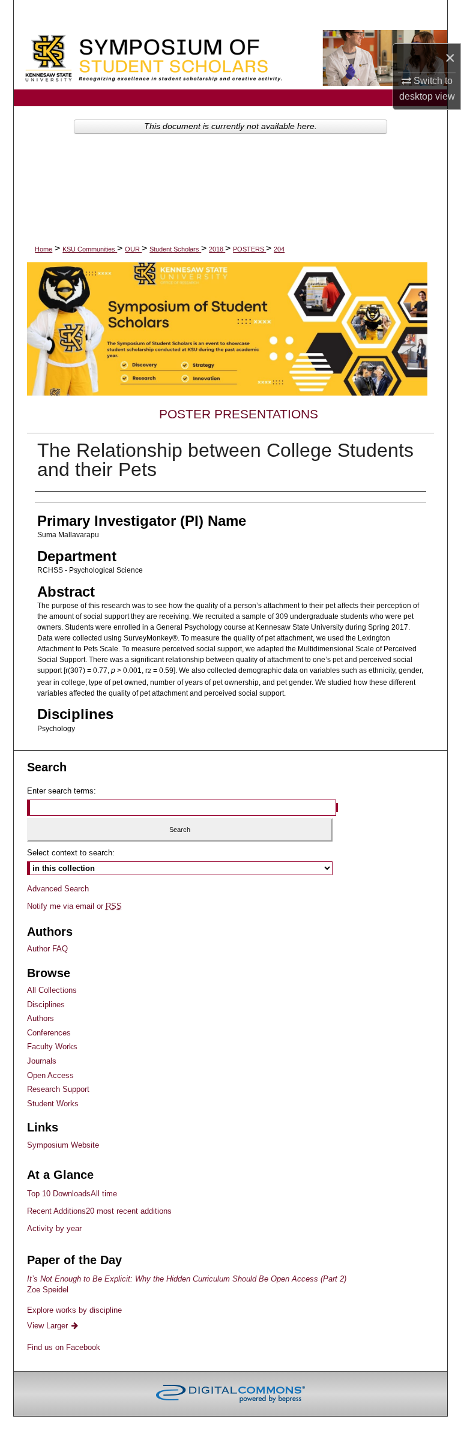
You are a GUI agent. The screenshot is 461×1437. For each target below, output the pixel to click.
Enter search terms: (61, 790)
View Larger (48, 1325)
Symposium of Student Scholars (230, 59)
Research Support (58, 1089)
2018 (217, 249)
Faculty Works (52, 1046)
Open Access (50, 1075)
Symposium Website (63, 1144)
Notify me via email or (74, 906)
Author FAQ (47, 948)
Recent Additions (99, 1211)
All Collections (52, 990)
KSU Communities (89, 249)
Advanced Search (58, 888)
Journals (41, 1060)
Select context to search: (71, 852)
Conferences (49, 1032)
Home (43, 249)
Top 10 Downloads (72, 1193)
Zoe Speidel (186, 1284)
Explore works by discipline (74, 1310)
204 (279, 249)
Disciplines (46, 1004)
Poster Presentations (238, 414)
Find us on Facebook (63, 1347)
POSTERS (249, 249)
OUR (133, 249)
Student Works (53, 1103)
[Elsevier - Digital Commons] (230, 1394)
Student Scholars (175, 249)
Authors (40, 1018)
